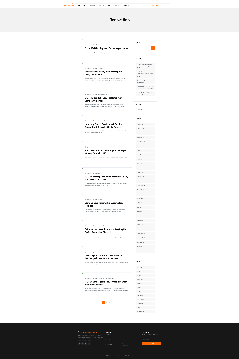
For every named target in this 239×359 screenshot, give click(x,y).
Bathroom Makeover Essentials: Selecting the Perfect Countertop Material (105, 230)
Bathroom (97, 225)
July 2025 (139, 150)
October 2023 (140, 242)
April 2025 (139, 163)
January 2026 (140, 128)
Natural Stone (140, 299)
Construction (97, 120)
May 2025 (139, 159)
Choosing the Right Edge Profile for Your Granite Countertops (103, 99)
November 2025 (141, 132)
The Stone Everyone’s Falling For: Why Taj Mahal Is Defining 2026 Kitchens (145, 66)
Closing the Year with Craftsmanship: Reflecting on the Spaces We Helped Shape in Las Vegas (145, 74)
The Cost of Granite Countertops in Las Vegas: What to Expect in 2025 (106, 152)
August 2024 (140, 198)
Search (138, 42)
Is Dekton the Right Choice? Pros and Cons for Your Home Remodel (106, 283)
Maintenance (140, 295)
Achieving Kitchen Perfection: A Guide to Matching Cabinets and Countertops (103, 257)
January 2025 (140, 176)
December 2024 (141, 181)
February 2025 (140, 172)
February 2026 (140, 124)
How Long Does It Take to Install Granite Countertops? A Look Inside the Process (103, 125)
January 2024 (140, 229)
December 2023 (141, 233)
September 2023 (141, 246)
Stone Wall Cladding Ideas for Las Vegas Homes (106, 48)
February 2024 (140, 224)
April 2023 (139, 250)
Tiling (138, 307)
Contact (117, 5)
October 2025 (140, 137)
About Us (109, 5)
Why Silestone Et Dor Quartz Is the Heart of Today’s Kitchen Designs (145, 87)
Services (85, 5)
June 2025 (139, 154)
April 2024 (139, 215)
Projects (102, 5)
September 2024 (141, 194)
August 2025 (140, 146)
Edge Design (93, 5)
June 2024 (139, 207)
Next (109, 302)
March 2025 (140, 167)
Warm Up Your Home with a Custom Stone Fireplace (104, 204)
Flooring (139, 287)
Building (139, 275)
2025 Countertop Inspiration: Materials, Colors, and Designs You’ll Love (106, 178)
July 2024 (139, 202)
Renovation (100, 44)
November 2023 (141, 237)
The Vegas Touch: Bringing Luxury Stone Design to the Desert (145, 93)
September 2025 (141, 141)
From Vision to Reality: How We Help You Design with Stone (103, 73)
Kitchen (100, 94)
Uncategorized (111, 252)
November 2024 (141, 185)
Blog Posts (125, 5)
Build (138, 271)
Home (78, 5)
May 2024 (139, 211)
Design (96, 44)
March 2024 (140, 220)
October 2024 (140, 189)
